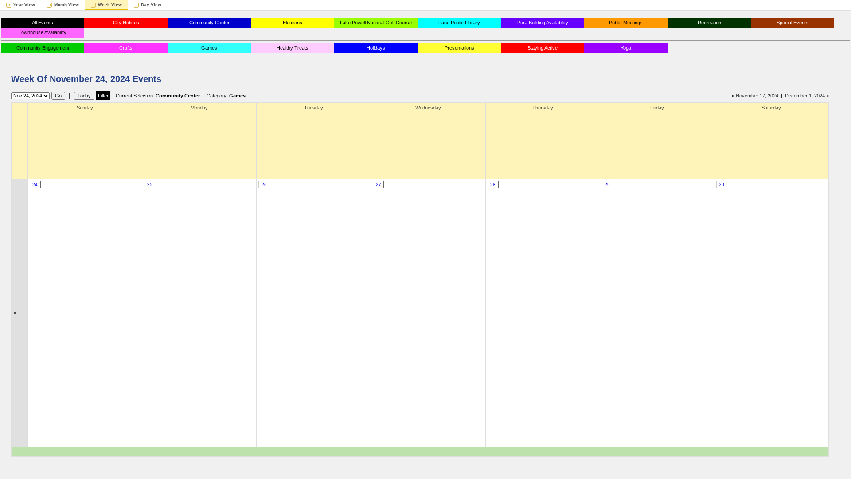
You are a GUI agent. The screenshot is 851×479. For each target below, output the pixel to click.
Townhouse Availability (42, 32)
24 (35, 184)
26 (264, 184)
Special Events (792, 22)
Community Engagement (42, 48)
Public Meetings (626, 22)
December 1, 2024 (805, 95)
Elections (292, 22)
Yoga (626, 48)
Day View (151, 4)
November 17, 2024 (757, 95)
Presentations (459, 48)
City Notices (126, 22)
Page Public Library (459, 22)
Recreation (709, 22)
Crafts (126, 48)
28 (493, 184)
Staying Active (542, 48)
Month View (66, 4)
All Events (42, 22)
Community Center (209, 22)
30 (721, 184)
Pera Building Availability (542, 22)
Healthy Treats (292, 48)
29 (607, 184)
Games (209, 48)
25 (149, 184)
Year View (24, 4)
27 (378, 184)
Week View (110, 4)
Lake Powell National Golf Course (376, 22)
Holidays (376, 48)
